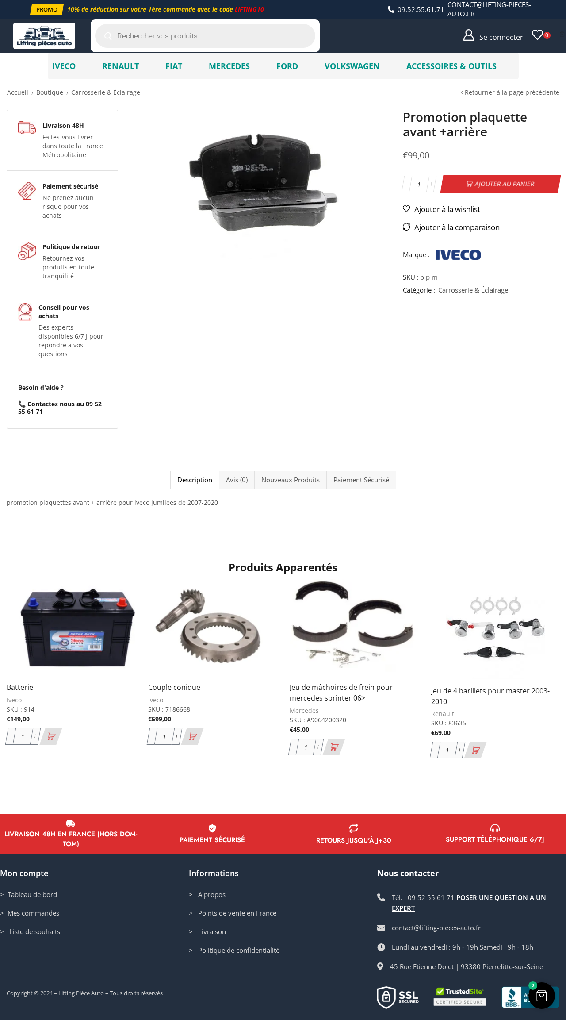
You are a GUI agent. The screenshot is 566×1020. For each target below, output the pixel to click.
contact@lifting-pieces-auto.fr (489, 9)
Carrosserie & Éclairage (105, 92)
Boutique (49, 92)
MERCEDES (229, 66)
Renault (442, 713)
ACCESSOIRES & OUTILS (451, 66)
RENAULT (120, 66)
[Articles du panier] (562, 34)
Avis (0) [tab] (237, 480)
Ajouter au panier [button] (118, 617)
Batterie (20, 687)
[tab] (194, 480)
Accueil (17, 92)
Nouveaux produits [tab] (290, 480)
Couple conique (174, 687)
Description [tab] (194, 480)
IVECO (64, 66)
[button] (47, 9)
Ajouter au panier (504, 184)
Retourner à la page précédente (512, 92)
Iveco (14, 700)
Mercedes (304, 710)
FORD (287, 66)
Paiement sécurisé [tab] (361, 480)
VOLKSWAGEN (352, 66)
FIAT (173, 66)
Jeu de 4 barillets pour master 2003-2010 (490, 696)
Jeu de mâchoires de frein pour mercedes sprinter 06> (341, 692)
